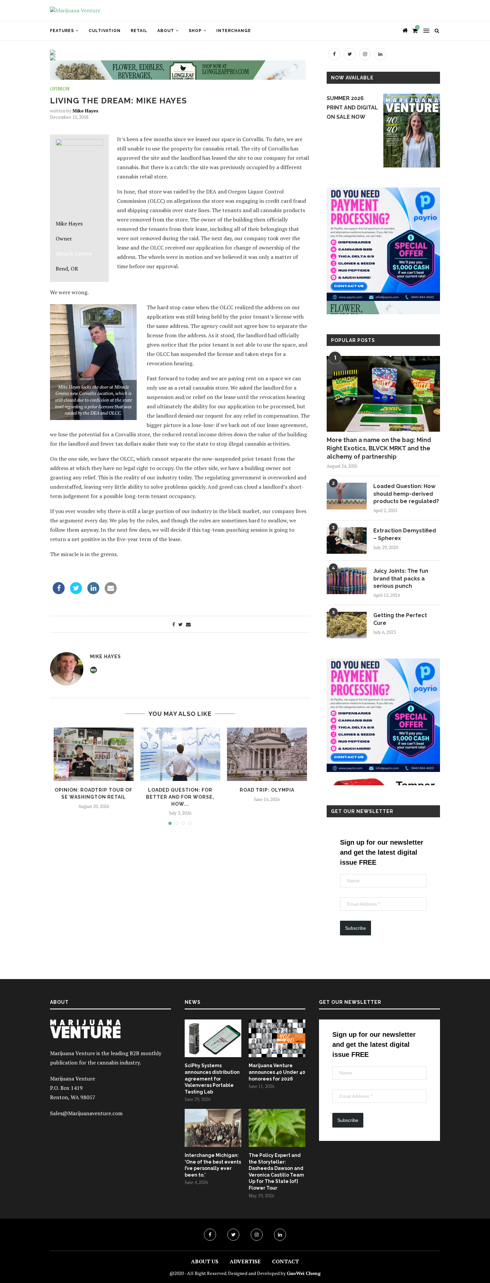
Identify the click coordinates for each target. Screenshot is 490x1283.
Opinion (59, 89)
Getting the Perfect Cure (400, 619)
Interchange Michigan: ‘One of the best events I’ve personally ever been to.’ (213, 1165)
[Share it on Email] (111, 592)
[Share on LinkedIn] (93, 592)
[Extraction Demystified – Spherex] (347, 540)
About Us (204, 1261)
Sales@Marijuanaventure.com (86, 1113)
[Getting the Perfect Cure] (347, 625)
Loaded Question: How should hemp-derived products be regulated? (406, 493)
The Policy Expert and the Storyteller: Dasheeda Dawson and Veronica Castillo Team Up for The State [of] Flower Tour (276, 1172)
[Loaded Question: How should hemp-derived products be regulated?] (347, 496)
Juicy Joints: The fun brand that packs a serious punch (400, 578)
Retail (139, 30)
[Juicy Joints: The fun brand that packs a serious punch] (347, 580)
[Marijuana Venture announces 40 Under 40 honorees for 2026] (277, 1038)
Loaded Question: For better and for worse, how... (180, 796)
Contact (285, 1261)
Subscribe (355, 928)
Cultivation (105, 30)
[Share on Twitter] (76, 592)
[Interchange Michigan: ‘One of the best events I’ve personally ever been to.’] (213, 1128)
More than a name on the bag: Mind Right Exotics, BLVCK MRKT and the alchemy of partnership (379, 448)
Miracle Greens (74, 253)
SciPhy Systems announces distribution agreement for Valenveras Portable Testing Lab (212, 1078)
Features (62, 30)
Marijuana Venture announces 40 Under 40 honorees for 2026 (277, 1072)
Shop (195, 30)
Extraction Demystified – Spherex (404, 534)
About (165, 30)
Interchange (233, 30)
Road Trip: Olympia (267, 790)
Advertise (245, 1261)
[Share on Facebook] (59, 592)
